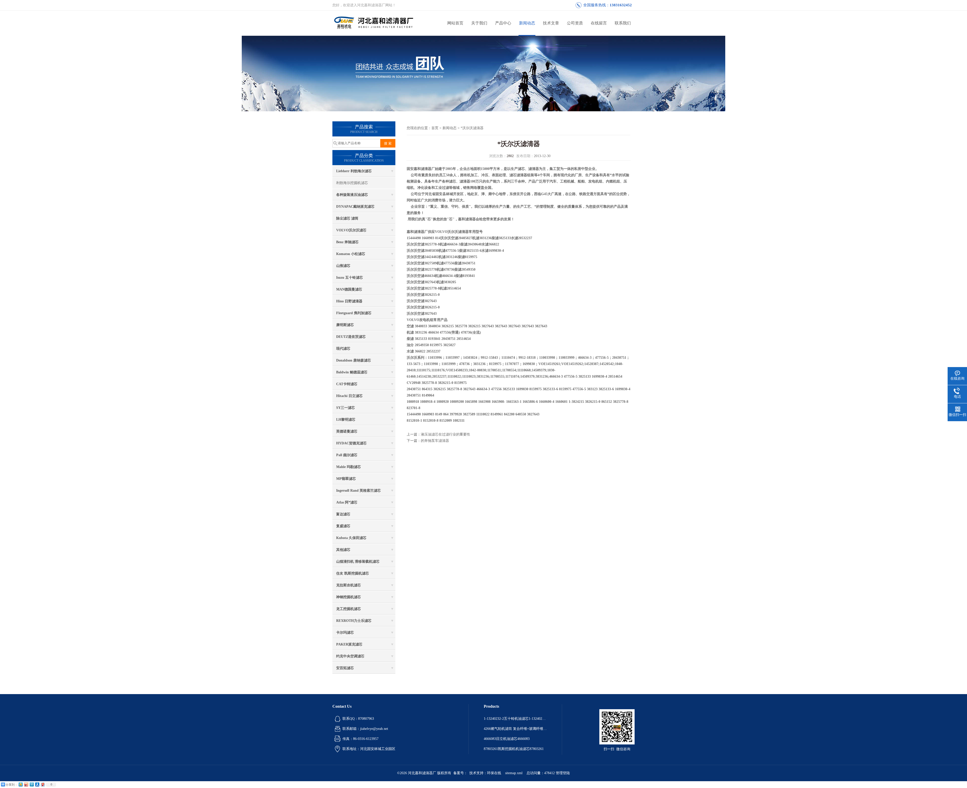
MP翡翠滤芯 (346, 479)
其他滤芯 (343, 550)
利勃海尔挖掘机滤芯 (352, 183)
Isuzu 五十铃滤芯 (349, 277)
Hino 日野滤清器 (349, 301)
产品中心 (503, 23)
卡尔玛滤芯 (345, 632)
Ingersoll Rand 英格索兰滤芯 (358, 490)
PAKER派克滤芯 (349, 644)
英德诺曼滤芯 (346, 431)
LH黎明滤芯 (345, 419)
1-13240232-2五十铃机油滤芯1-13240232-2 (515, 719)
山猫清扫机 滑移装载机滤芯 (357, 561)
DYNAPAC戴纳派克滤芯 (355, 206)
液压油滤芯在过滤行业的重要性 (445, 434)
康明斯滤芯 (345, 325)
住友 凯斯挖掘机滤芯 (352, 573)
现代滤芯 (343, 348)
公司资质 (575, 23)
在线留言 (599, 23)
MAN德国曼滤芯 (349, 289)
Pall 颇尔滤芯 (346, 455)
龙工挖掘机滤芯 (348, 609)
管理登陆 (563, 773)
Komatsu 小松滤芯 (350, 254)
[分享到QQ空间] (20, 784)
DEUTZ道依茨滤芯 (351, 337)
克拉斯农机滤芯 (348, 585)
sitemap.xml (514, 773)
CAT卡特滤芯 (346, 384)
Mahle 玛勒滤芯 (348, 467)
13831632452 (621, 5)
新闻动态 (527, 23)
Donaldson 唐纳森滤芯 (353, 360)
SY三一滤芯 (345, 408)
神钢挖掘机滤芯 (348, 597)
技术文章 (551, 23)
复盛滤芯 (343, 526)
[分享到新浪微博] (26, 784)
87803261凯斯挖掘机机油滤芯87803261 (514, 749)
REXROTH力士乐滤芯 (353, 621)
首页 (434, 128)
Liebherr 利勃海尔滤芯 (354, 171)
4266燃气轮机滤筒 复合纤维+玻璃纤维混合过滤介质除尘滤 (515, 729)
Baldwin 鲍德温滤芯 (351, 372)
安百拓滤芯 (345, 668)
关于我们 (479, 23)
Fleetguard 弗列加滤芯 (353, 313)
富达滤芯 (343, 514)
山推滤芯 (343, 266)
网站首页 (455, 23)
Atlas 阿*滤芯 (346, 502)
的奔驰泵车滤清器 (435, 441)
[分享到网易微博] (42, 784)
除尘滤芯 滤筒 (347, 218)
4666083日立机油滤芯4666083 (507, 739)
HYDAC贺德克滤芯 (351, 443)
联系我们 (623, 23)
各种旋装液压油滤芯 (352, 195)
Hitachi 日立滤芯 (349, 396)
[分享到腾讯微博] (31, 784)
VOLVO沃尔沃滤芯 (351, 230)
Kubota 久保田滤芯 (351, 538)
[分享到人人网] (37, 784)
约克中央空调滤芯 (350, 656)
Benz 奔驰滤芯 (347, 242)
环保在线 (494, 773)
